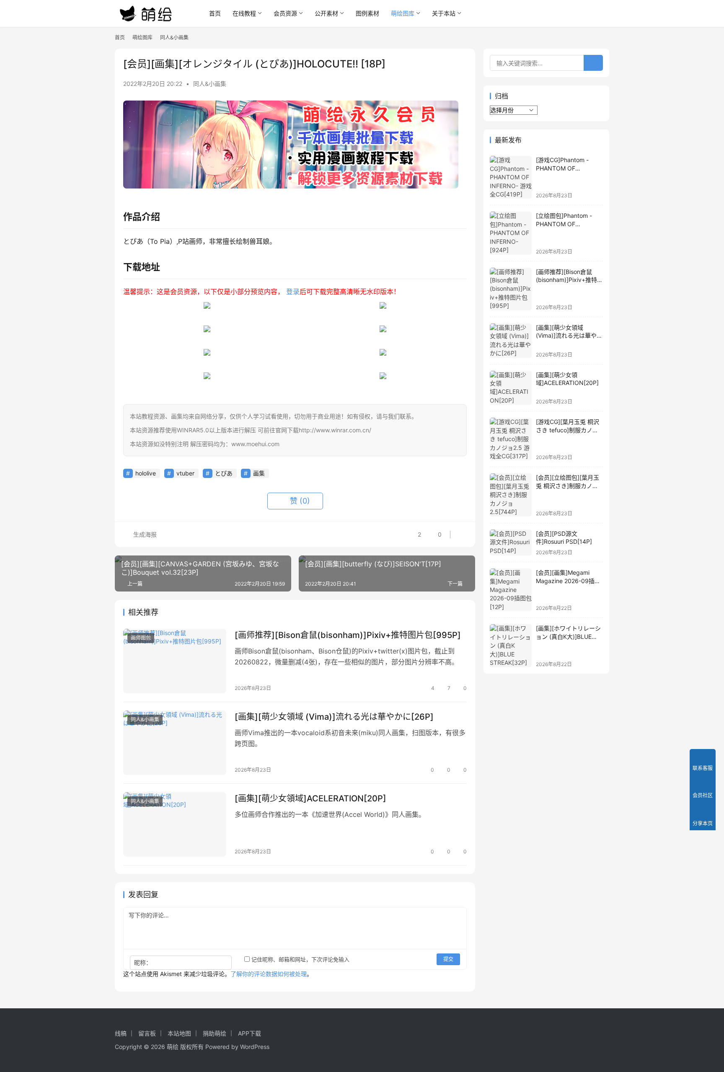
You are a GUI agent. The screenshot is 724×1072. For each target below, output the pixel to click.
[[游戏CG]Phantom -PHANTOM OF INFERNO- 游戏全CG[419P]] (511, 177)
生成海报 (144, 534)
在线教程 (244, 13)
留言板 (147, 1033)
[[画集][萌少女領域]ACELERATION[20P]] (174, 824)
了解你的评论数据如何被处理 (268, 973)
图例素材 (367, 13)
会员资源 (285, 13)
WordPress (254, 1046)
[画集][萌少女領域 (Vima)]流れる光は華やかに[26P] (334, 717)
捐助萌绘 (214, 1033)
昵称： (143, 962)
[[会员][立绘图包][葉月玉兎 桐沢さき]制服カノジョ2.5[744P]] (511, 494)
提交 (448, 959)
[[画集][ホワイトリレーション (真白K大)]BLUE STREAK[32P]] (511, 645)
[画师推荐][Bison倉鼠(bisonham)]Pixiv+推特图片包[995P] (348, 635)
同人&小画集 (209, 83)
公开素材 (326, 13)
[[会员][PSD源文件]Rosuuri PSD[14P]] (511, 543)
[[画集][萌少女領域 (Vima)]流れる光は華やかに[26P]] (174, 742)
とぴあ (224, 473)
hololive (145, 473)
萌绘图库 (402, 13)
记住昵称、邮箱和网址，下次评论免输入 (299, 959)
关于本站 (443, 13)
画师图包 (141, 638)
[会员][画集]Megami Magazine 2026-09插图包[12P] (568, 580)
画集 (259, 473)
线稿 (121, 1033)
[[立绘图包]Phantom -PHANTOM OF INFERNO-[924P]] (511, 233)
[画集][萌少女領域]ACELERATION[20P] (310, 798)
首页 (215, 13)
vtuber (185, 473)
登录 (293, 291)
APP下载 (249, 1033)
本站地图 (179, 1033)
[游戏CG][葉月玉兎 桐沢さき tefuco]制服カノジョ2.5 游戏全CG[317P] (567, 430)
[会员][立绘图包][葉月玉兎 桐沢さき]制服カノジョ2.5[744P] (567, 485)
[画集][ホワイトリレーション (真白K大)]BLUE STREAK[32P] (568, 636)
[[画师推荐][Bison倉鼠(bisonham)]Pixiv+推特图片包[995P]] (174, 661)
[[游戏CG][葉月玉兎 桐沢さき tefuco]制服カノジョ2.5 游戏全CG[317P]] (511, 439)
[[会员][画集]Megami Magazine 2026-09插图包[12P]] (511, 589)
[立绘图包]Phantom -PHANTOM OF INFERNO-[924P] (564, 223)
